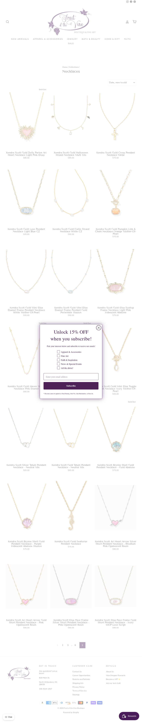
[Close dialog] (98, 327)
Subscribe (71, 385)
